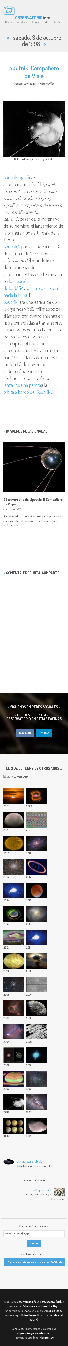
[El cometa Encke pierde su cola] (36, 984)
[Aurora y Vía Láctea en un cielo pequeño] (13, 914)
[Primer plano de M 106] (36, 914)
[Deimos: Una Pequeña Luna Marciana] (36, 1126)
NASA (27, 1310)
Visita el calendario (17, 776)
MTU (43, 1315)
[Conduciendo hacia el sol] (13, 843)
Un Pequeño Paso (41, 1190)
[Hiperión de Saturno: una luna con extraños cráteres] (36, 1008)
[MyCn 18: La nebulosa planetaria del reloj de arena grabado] (36, 796)
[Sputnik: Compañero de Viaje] (13, 1102)
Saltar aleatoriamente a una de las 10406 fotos (36, 1262)
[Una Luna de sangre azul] (36, 890)
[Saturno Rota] (13, 1079)
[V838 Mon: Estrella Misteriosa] (13, 1055)
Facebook (25, 732)
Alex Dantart (47, 1337)
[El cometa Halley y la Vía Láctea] (36, 1102)
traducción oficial (51, 1301)
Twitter (44, 732)
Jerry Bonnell (56, 1315)
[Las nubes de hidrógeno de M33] (36, 843)
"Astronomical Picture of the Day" (40, 1306)
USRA (34, 1319)
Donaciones (18, 1328)
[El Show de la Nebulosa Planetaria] (36, 1055)
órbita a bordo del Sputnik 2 (28, 392)
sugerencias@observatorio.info (34, 1333)
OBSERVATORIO (28, 17)
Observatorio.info (26, 1301)
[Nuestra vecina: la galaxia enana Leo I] (36, 1079)
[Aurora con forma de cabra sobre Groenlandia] (13, 937)
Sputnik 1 (11, 246)
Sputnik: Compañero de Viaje (34, 71)
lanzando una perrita (22, 385)
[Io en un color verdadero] (13, 961)
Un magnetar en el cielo (29, 1161)
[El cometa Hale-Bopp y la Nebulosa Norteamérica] (13, 1031)
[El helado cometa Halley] (36, 1031)
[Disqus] (34, 627)
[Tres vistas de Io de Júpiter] (13, 1126)
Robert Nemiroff (30, 1315)
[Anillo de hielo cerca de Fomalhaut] (36, 867)
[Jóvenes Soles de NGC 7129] (13, 984)
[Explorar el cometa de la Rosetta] (13, 890)
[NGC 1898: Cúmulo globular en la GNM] (13, 867)
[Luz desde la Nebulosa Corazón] (13, 1008)
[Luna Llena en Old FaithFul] (36, 961)
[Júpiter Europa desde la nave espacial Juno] (13, 820)
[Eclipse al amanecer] (13, 796)
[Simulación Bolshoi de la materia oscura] (36, 937)
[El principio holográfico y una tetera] (36, 820)
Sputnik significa (18, 177)
